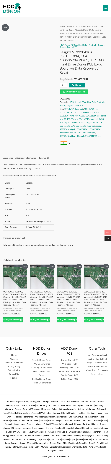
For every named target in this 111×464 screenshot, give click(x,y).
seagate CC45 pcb (71, 126)
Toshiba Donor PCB (69, 375)
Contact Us (14, 374)
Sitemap (13, 378)
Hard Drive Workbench (97, 355)
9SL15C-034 (84, 116)
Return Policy (14, 370)
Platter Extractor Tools (97, 363)
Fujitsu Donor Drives (41, 383)
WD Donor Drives (42, 364)
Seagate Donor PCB (84, 30)
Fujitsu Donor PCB (69, 379)
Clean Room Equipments (97, 370)
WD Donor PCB (69, 364)
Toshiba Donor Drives (41, 379)
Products (70, 27)
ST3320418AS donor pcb (84, 133)
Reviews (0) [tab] (43, 158)
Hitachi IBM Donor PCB (69, 372)
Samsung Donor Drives (41, 368)
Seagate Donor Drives (41, 360)
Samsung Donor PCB (69, 368)
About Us (14, 359)
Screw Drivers (97, 374)
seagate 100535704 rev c (74, 123)
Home (62, 27)
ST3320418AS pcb (93, 136)
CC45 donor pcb (91, 119)
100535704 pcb (91, 109)
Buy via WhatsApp (14, 320)
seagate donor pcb (87, 126)
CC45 (81, 119)
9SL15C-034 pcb (71, 119)
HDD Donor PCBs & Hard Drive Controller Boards (82, 45)
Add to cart (77, 85)
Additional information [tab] (25, 158)
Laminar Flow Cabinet (97, 359)
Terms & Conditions (14, 363)
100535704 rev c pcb (69, 116)
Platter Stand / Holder (97, 367)
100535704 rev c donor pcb (87, 112)
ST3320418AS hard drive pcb (72, 136)
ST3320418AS (82, 129)
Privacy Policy (14, 367)
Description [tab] (8, 158)
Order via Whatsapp (75, 92)
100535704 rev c (67, 112)
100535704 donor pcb (73, 109)
